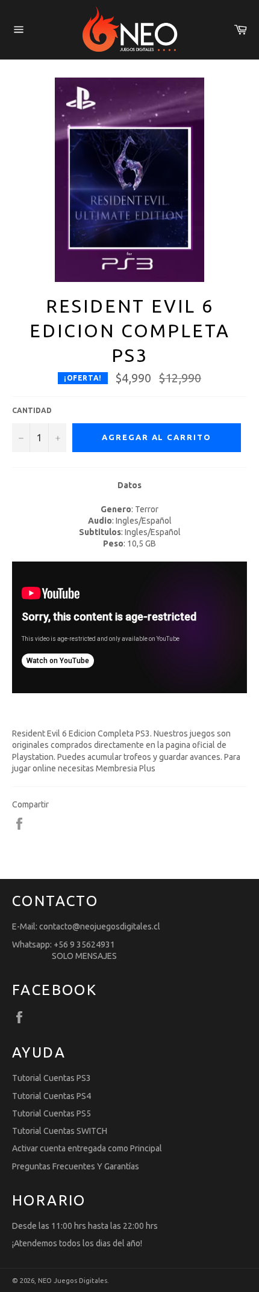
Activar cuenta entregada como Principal (87, 1148)
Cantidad (32, 410)
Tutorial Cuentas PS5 (51, 1113)
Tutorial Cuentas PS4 (51, 1096)
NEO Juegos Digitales (72, 1280)
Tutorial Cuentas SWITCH (59, 1131)
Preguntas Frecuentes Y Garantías (75, 1166)
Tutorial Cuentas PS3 (51, 1078)
